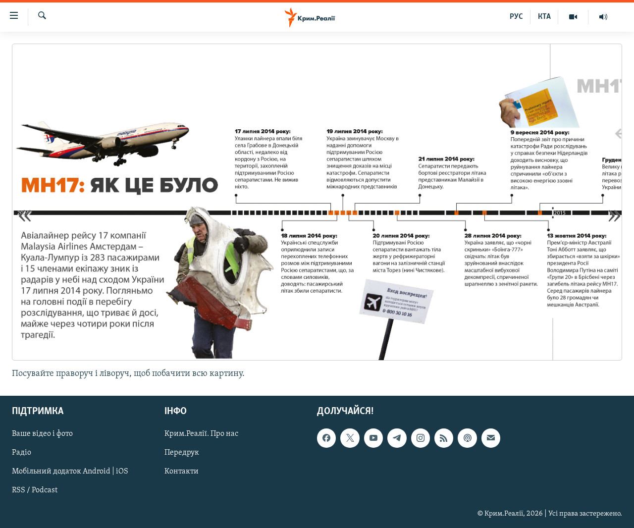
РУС (516, 17)
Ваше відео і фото (42, 434)
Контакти (181, 472)
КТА (544, 17)
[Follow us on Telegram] (396, 438)
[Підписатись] (490, 438)
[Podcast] (467, 438)
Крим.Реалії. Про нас (201, 434)
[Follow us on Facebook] (326, 438)
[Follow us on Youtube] (373, 438)
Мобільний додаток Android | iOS (70, 472)
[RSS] (443, 438)
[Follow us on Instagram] (420, 438)
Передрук (181, 453)
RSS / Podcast (34, 491)
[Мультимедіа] (573, 17)
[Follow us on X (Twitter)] (349, 438)
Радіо (21, 453)
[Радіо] (603, 17)
